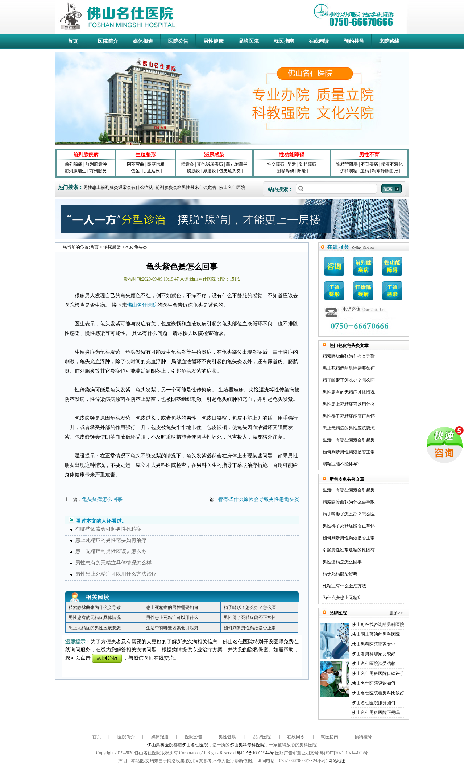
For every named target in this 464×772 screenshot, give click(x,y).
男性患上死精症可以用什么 (172, 617)
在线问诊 (319, 41)
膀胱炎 (193, 170)
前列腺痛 (73, 164)
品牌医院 (249, 41)
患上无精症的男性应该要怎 (95, 627)
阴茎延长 (151, 170)
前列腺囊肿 (96, 164)
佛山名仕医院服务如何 (373, 702)
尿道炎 (209, 170)
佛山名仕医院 (232, 187)
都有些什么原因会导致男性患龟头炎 (258, 499)
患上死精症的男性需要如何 (172, 607)
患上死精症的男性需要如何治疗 (110, 540)
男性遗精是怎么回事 (342, 561)
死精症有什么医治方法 (344, 585)
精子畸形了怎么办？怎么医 (250, 607)
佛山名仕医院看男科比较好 (378, 693)
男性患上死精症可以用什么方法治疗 (116, 574)
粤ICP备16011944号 (255, 752)
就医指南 (284, 41)
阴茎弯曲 (135, 164)
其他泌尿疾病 (210, 164)
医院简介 (108, 41)
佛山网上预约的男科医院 (376, 634)
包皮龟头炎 (230, 170)
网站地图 (337, 760)
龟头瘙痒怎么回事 (102, 499)
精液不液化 (392, 164)
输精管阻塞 (347, 164)
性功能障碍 (291, 154)
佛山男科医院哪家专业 (373, 644)
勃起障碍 (307, 164)
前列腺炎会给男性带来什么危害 (186, 187)
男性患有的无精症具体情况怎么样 (113, 562)
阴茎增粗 (156, 164)
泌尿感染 (214, 154)
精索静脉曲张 (385, 170)
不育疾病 (369, 164)
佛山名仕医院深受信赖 (373, 663)
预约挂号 (354, 41)
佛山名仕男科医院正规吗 (376, 712)
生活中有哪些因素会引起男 (172, 627)
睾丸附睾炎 (237, 164)
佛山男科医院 (160, 744)
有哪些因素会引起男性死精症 (108, 529)
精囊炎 (187, 164)
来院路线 (389, 41)
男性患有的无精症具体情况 (95, 617)
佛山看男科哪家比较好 (373, 653)
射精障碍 (285, 170)
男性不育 (369, 154)
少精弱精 (348, 170)
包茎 (135, 170)
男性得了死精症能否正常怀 (250, 617)
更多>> (396, 612)
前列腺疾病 (86, 154)
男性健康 (213, 41)
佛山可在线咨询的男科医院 (378, 624)
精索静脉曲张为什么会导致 (95, 607)
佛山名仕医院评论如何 (373, 683)
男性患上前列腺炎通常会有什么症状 (118, 187)
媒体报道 (143, 41)
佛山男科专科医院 (247, 744)
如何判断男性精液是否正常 (250, 627)
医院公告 (178, 41)
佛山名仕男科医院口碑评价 (378, 673)
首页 (73, 41)
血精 (364, 170)
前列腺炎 (98, 170)
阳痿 (301, 170)
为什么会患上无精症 (342, 597)
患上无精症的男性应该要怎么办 (110, 551)
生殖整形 (146, 154)
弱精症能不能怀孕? (341, 463)
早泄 (291, 164)
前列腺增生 (75, 170)
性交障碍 (276, 164)
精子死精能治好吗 (340, 573)
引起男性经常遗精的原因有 (349, 549)
